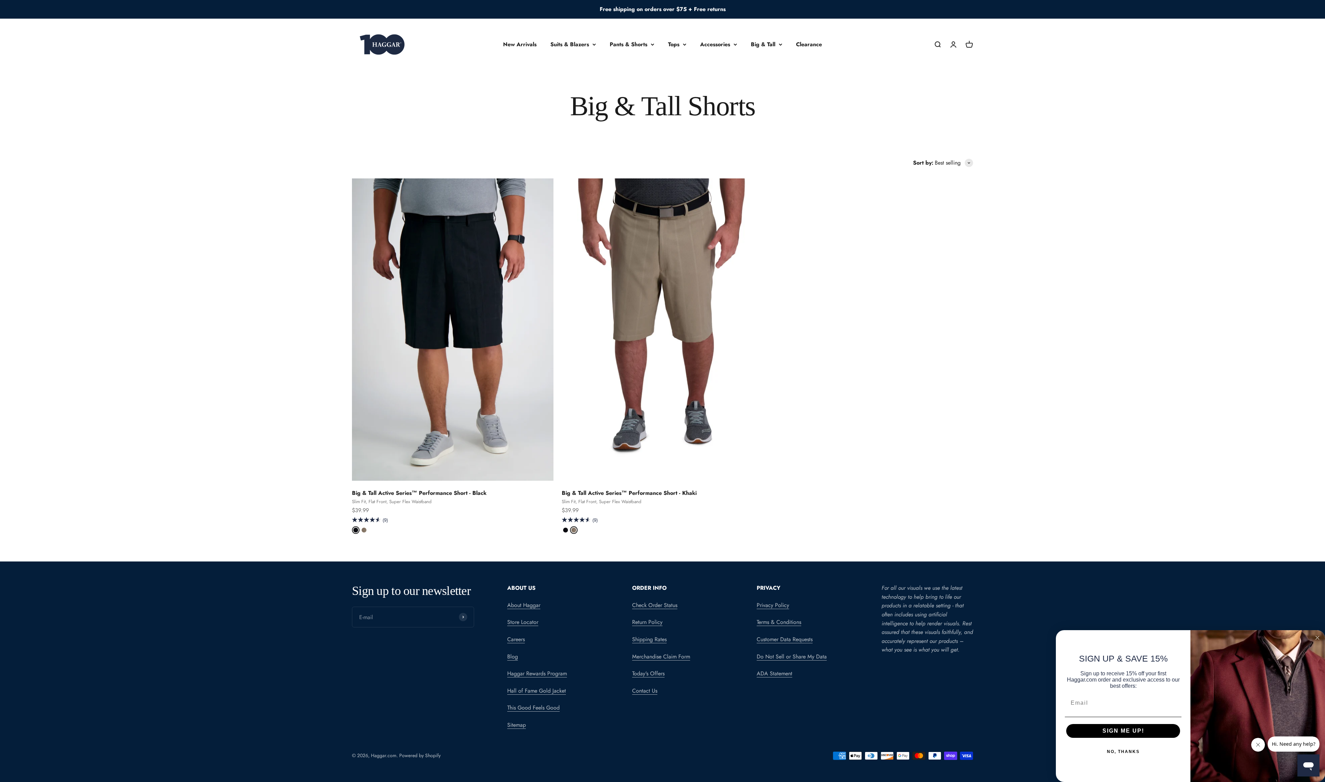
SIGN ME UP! (1123, 731)
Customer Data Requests (785, 639)
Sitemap (516, 725)
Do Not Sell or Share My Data (792, 657)
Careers (516, 639)
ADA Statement (774, 673)
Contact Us (644, 691)
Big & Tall (763, 44)
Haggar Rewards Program (537, 673)
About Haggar (523, 605)
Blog (512, 657)
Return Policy (647, 622)
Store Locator (522, 622)
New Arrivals (520, 44)
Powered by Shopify (420, 755)
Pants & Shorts (628, 44)
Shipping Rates (649, 639)
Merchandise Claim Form (661, 657)
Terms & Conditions (779, 622)
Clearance (809, 44)
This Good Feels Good (533, 708)
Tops (673, 44)
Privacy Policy (773, 605)
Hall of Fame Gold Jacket (536, 691)
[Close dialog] (1317, 638)
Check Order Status (654, 605)
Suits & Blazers (569, 44)
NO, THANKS (1123, 751)
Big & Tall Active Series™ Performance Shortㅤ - (419, 493)
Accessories (715, 44)
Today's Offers (648, 673)
